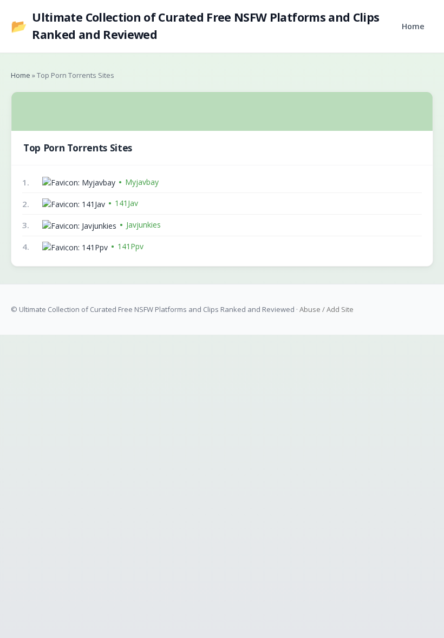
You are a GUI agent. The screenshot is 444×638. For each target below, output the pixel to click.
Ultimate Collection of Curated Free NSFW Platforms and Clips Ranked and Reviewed (195, 25)
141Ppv (130, 246)
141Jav (126, 203)
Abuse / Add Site (326, 309)
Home (413, 26)
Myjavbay (142, 182)
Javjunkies (143, 225)
